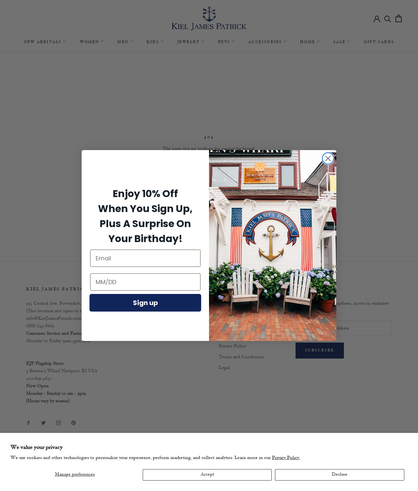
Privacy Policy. (286, 457)
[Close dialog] (328, 158)
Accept (207, 474)
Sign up (145, 302)
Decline (339, 474)
